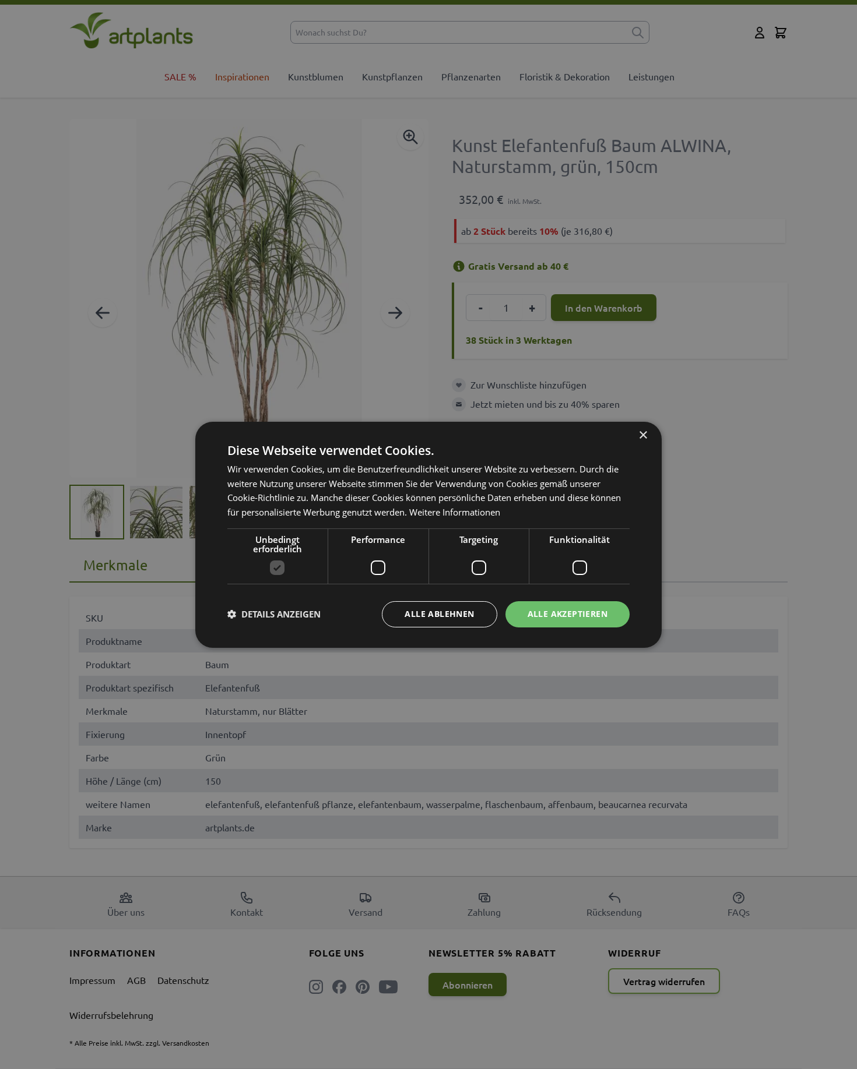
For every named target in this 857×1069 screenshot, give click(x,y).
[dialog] (428, 534)
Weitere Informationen (454, 512)
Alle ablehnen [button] (439, 613)
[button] (274, 614)
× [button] (642, 435)
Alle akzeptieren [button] (567, 613)
